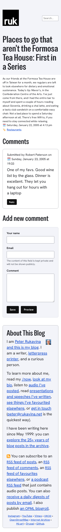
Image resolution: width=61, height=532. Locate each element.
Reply (11, 202)
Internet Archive (40, 519)
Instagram (14, 516)
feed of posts (21, 461)
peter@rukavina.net (24, 413)
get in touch (41, 408)
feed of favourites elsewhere (29, 473)
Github (40, 523)
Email (10, 248)
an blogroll (34, 508)
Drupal (30, 523)
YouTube (27, 516)
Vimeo (38, 516)
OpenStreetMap (19, 519)
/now (26, 379)
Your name (13, 233)
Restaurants (14, 129)
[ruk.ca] (30, 18)
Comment (13, 270)
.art (20, 523)
